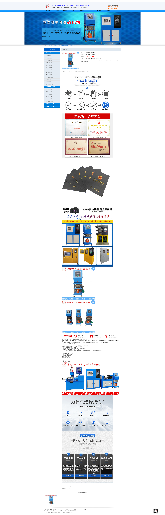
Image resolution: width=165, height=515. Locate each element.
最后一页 (69, 486)
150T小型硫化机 (49, 79)
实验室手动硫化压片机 (63, 45)
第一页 (69, 488)
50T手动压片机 (49, 98)
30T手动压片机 (49, 94)
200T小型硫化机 (49, 81)
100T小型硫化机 (49, 77)
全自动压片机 (59, 7)
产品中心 (65, 10)
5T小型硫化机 (49, 58)
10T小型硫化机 (49, 60)
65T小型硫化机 (49, 72)
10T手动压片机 (49, 89)
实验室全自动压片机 (50, 103)
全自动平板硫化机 (73, 7)
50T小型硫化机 (49, 69)
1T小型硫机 (48, 55)
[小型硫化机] (82, 28)
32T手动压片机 (49, 96)
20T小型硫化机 (49, 62)
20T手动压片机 (72, 45)
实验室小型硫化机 (49, 52)
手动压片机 (54, 7)
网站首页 (48, 10)
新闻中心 (82, 10)
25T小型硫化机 (49, 65)
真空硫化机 (80, 7)
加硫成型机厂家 (86, 7)
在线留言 (99, 10)
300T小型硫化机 (49, 84)
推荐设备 (74, 10)
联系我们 (108, 10)
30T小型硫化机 (49, 67)
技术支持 (91, 10)
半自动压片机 (66, 7)
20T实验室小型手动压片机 (51, 505)
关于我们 (57, 10)
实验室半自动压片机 (50, 106)
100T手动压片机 (49, 101)
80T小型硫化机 (49, 74)
